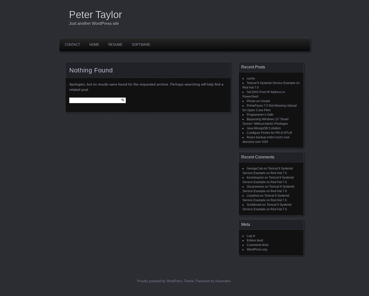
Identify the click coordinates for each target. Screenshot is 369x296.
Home (94, 45)
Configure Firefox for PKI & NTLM (269, 133)
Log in (251, 236)
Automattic (223, 281)
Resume (115, 45)
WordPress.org (257, 249)
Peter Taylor (95, 14)
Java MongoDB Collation (264, 128)
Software (141, 45)
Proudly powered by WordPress (160, 281)
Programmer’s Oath (260, 114)
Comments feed (257, 245)
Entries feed (255, 240)
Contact (72, 45)
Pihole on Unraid (258, 101)
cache (251, 78)
